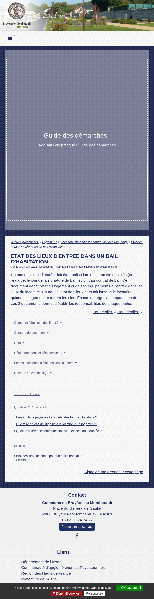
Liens (63, 552)
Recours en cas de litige (31, 373)
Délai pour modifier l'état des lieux (38, 353)
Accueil (45, 145)
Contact (77, 495)
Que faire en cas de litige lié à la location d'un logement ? (56, 424)
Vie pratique (65, 145)
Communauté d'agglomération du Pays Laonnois (63, 567)
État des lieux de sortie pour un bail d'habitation (49, 456)
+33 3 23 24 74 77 (77, 520)
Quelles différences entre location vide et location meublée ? (59, 431)
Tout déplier (130, 312)
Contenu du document (30, 332)
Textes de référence (27, 394)
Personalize (94, 593)
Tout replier (105, 312)
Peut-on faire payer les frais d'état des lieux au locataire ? (56, 417)
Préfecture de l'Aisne (39, 579)
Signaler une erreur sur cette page (113, 472)
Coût (18, 343)
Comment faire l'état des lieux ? (36, 322)
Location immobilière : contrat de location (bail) (94, 242)
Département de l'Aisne (41, 562)
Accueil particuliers (25, 242)
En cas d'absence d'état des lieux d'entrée (44, 363)
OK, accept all (130, 587)
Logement (49, 242)
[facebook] (77, 536)
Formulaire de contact (77, 526)
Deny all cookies (67, 593)
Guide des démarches (97, 145)
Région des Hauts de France (46, 573)
